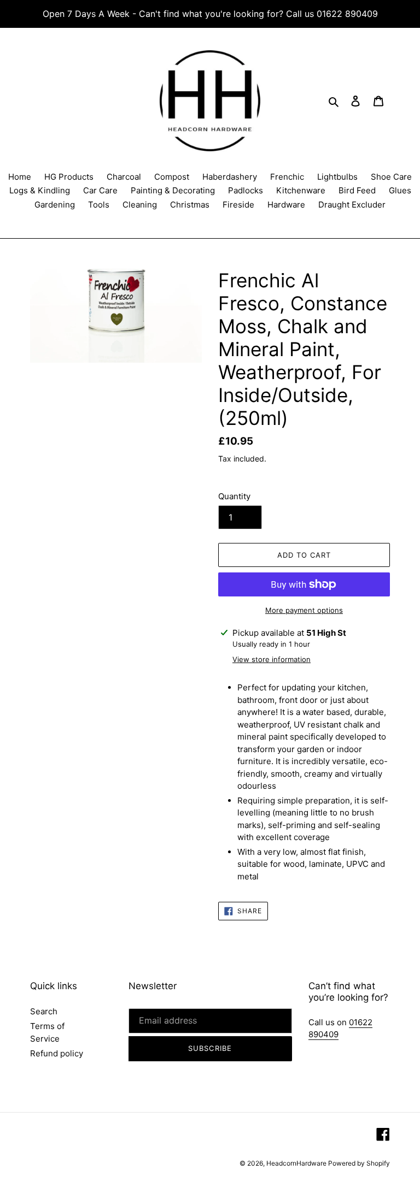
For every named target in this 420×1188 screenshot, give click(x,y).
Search (43, 1011)
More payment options (304, 610)
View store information (271, 659)
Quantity (234, 496)
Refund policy (56, 1053)
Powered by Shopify (359, 1163)
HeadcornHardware (297, 1163)
